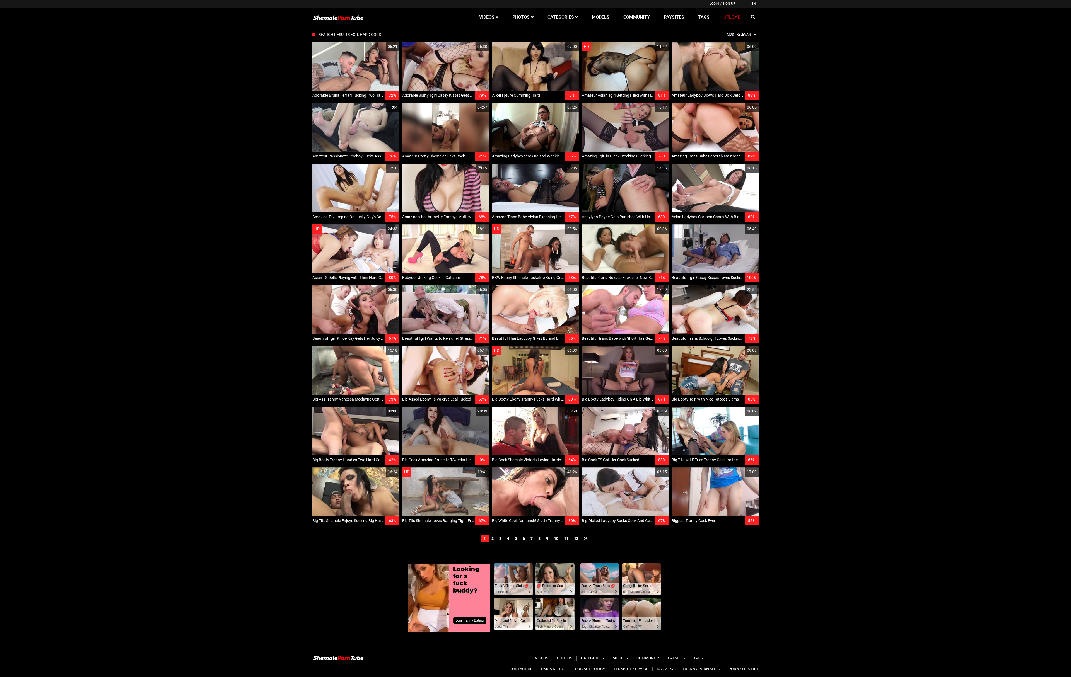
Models (620, 658)
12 (576, 538)
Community (647, 658)
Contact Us (521, 669)
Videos (541, 658)
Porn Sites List (744, 669)
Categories (592, 658)
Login (714, 4)
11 (566, 538)
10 (556, 538)
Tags (698, 658)
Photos (564, 658)
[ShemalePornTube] (338, 17)
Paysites (676, 658)
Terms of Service (631, 669)
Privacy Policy (590, 669)
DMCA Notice (553, 669)
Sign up (729, 4)
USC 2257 (665, 669)
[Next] (585, 538)
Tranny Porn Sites (701, 669)
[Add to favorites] (381, 46)
